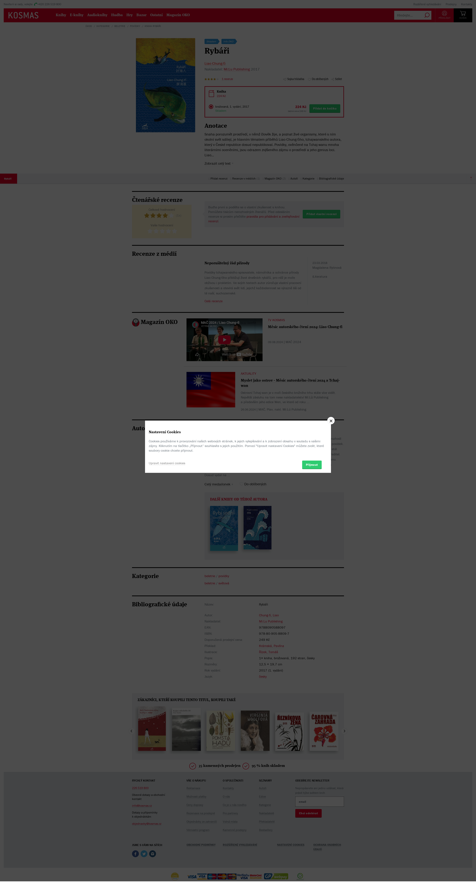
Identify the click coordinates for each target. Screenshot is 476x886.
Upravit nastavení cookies (167, 463)
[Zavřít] (331, 420)
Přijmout (312, 465)
